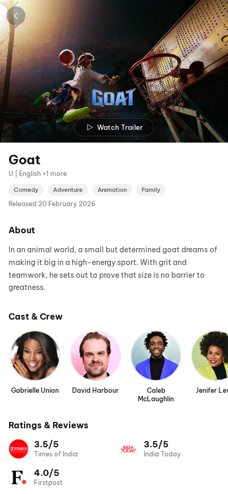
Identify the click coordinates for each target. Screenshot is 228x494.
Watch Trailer (120, 127)
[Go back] (15, 15)
